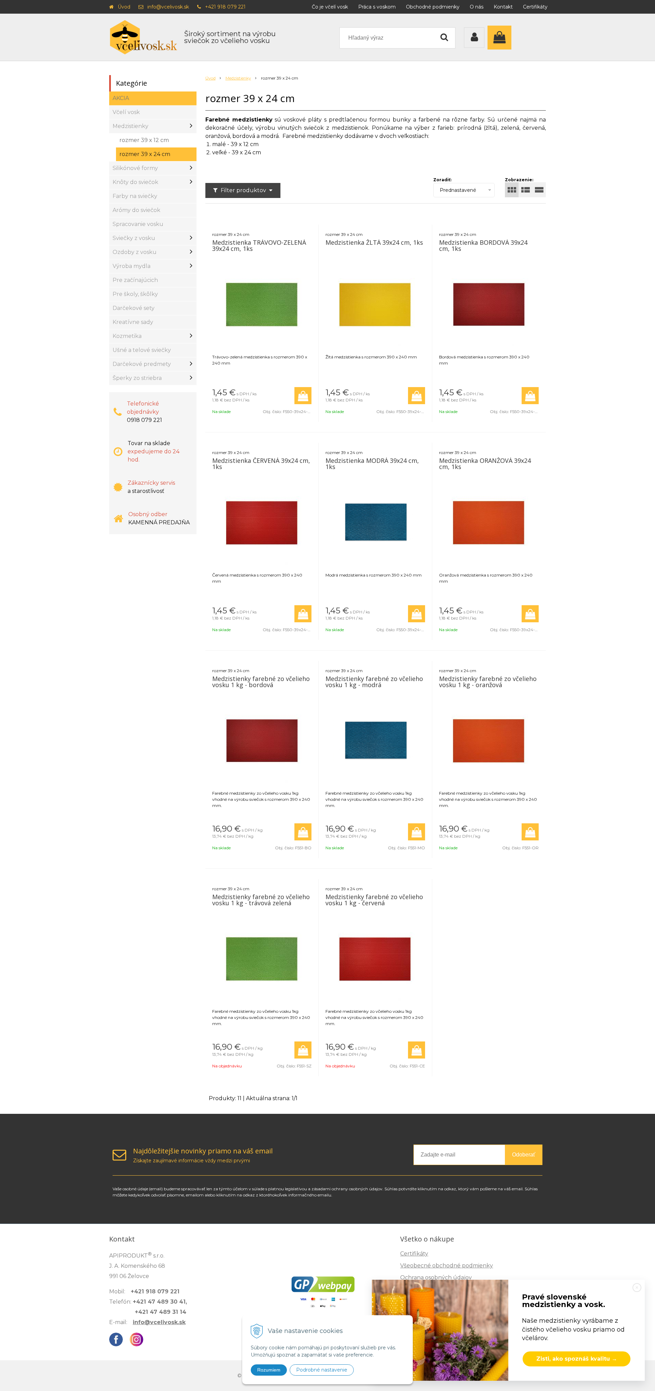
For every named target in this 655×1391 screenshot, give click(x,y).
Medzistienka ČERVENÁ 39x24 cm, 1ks (261, 463)
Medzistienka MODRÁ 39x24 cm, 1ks (372, 463)
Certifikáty (535, 7)
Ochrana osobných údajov (436, 1277)
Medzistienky (238, 78)
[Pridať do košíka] (302, 395)
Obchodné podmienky (433, 7)
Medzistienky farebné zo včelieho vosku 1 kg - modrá (374, 682)
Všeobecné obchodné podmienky (446, 1265)
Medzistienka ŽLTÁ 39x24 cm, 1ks (374, 242)
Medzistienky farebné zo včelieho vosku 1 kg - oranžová (488, 682)
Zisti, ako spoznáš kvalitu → (576, 1358)
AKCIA (121, 98)
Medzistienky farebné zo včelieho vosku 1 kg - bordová (261, 682)
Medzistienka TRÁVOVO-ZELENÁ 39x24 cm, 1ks (259, 245)
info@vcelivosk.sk (168, 7)
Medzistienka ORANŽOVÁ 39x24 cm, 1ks (485, 463)
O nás (476, 7)
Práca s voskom (377, 7)
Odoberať (523, 1155)
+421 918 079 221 (225, 7)
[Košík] (501, 37)
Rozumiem (268, 1370)
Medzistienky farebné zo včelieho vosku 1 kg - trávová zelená (261, 900)
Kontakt (503, 7)
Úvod (124, 7)
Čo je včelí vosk (330, 7)
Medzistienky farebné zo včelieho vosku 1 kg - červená (374, 900)
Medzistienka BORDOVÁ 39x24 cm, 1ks (483, 245)
